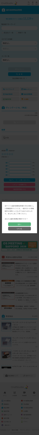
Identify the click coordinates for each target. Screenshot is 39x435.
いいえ (19, 228)
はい (19, 224)
